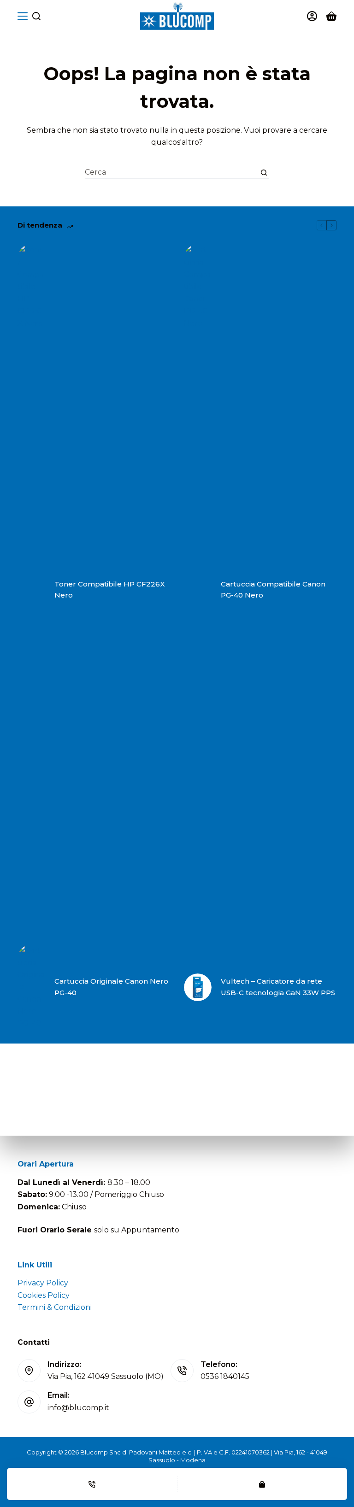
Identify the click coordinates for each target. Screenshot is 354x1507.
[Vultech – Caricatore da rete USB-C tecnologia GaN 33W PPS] (198, 987)
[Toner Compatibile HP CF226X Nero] (31, 589)
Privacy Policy (43, 1282)
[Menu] (23, 16)
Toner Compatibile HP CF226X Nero (109, 590)
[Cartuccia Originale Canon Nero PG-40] (31, 987)
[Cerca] (36, 16)
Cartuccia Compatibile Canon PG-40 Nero (273, 590)
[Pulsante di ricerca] (264, 172)
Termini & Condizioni (55, 1307)
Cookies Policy (44, 1295)
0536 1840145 (225, 1376)
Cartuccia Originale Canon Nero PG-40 (111, 987)
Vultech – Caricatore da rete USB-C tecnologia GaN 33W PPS (278, 987)
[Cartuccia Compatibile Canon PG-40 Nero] (198, 589)
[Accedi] (312, 16)
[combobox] (172, 172)
